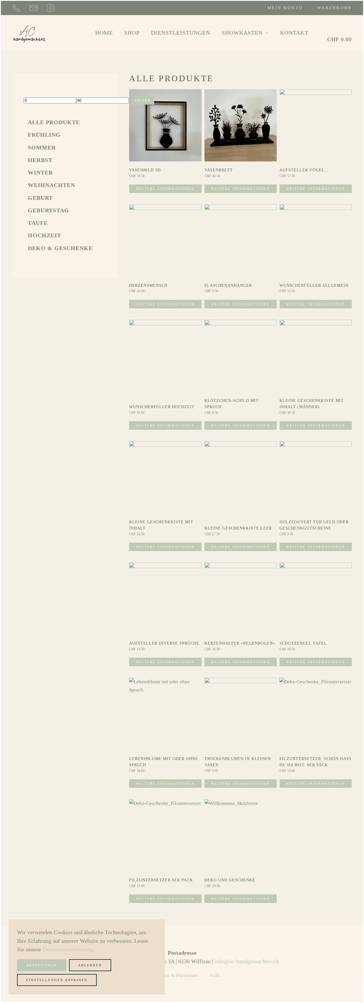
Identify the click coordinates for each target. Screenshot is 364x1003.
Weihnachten (51, 185)
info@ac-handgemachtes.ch (247, 961)
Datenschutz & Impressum (171, 975)
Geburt (40, 198)
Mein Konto (285, 7)
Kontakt (294, 33)
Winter (40, 172)
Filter (143, 100)
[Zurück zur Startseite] (29, 33)
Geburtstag (48, 210)
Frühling (44, 135)
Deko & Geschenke (60, 248)
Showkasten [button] (242, 33)
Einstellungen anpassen (57, 980)
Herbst (40, 160)
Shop (132, 33)
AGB (214, 975)
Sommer (42, 147)
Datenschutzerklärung (67, 949)
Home (104, 33)
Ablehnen (90, 965)
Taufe (38, 223)
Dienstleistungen (180, 33)
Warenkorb (334, 7)
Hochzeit (44, 235)
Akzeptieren (41, 965)
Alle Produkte (54, 122)
